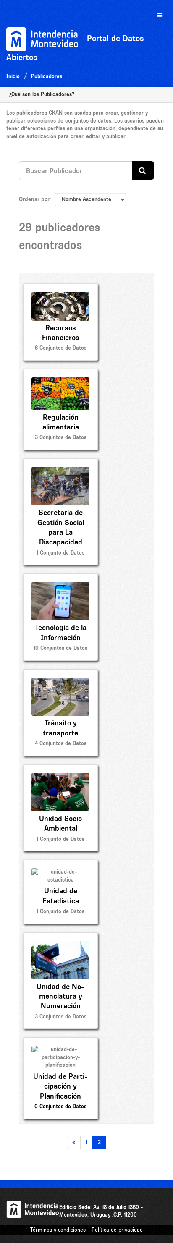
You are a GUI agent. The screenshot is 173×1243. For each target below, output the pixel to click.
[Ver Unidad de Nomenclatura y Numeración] (60, 980)
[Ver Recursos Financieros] (60, 322)
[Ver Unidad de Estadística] (60, 892)
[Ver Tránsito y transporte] (60, 712)
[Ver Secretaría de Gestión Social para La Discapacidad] (60, 511)
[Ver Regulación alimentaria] (60, 409)
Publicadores (46, 76)
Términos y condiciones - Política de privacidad (86, 1230)
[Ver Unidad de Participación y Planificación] (60, 1078)
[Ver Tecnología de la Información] (60, 616)
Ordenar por (34, 199)
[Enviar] (143, 170)
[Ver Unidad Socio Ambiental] (60, 807)
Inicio (13, 76)
